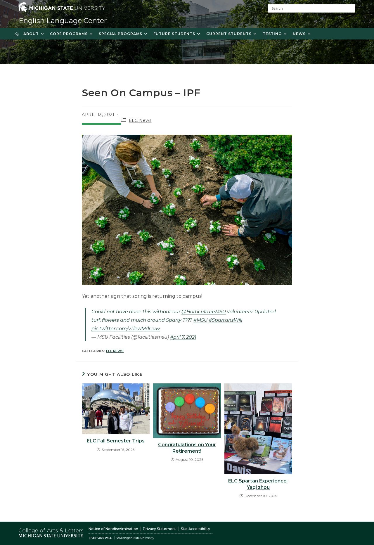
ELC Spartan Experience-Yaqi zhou (258, 484)
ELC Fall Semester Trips (116, 441)
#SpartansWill (225, 320)
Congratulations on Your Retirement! (187, 448)
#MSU (200, 320)
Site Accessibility (195, 529)
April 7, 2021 (183, 337)
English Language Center (63, 20)
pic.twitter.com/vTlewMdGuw (125, 328)
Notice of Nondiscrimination (113, 529)
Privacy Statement (159, 529)
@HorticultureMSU (203, 311)
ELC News (140, 120)
